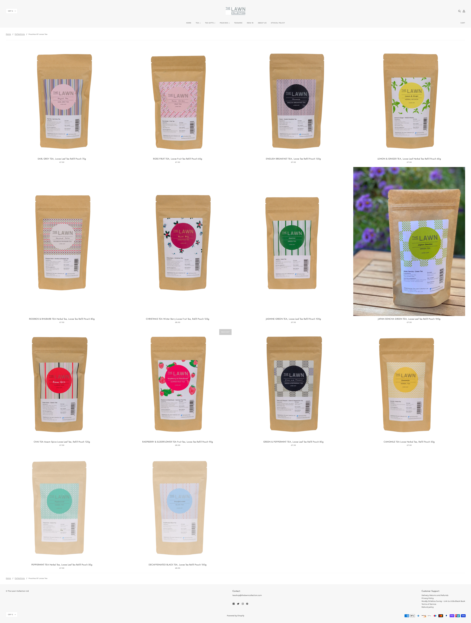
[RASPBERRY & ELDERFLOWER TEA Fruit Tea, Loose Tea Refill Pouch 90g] (178, 383)
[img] (459, 11)
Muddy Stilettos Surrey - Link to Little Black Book (443, 601)
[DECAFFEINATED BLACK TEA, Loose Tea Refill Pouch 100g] (178, 506)
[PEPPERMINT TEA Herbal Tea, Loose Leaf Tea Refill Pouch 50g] (62, 506)
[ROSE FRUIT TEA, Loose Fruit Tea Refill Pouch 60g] (178, 100)
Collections (20, 34)
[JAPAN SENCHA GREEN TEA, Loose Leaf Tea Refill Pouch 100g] (409, 241)
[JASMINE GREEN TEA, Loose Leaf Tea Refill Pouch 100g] (293, 241)
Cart (463, 23)
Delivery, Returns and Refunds (435, 595)
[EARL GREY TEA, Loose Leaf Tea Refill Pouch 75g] (62, 100)
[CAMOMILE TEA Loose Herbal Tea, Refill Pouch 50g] (409, 383)
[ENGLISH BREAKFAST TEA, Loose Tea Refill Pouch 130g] (293, 100)
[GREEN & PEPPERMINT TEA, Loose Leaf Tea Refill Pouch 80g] (293, 383)
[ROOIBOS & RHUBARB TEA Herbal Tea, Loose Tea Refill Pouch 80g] (62, 241)
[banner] (235, 11)
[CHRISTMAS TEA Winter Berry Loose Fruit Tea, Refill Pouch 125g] (178, 241)
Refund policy (428, 607)
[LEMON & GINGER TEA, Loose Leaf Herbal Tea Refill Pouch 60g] (409, 100)
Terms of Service (429, 604)
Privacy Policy (428, 598)
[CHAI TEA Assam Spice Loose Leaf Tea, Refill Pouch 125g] (62, 383)
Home (8, 34)
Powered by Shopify (235, 615)
